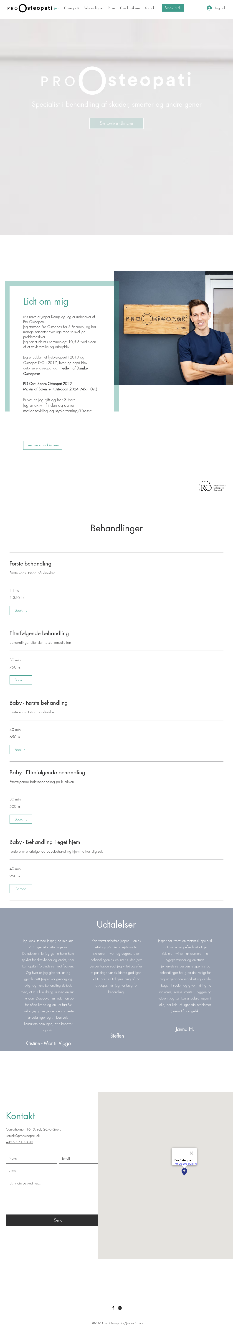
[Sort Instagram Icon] (120, 1308)
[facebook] (113, 1308)
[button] (21, 610)
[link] (116, 563)
